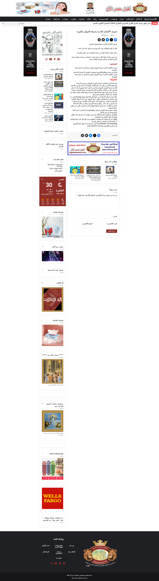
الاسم (115, 216)
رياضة (95, 19)
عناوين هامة (58, 171)
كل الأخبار (139, 19)
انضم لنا (48, 19)
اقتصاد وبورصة (103, 19)
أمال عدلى (112, 35)
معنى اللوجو (46, 545)
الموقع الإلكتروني (87, 223)
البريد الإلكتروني (111, 223)
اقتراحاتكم (46, 552)
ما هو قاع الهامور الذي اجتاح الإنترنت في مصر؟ (47, 96)
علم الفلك (57, 19)
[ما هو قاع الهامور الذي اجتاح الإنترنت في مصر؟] (77, 169)
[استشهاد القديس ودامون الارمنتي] (110, 169)
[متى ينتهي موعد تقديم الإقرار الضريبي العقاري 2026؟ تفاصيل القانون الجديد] (93, 170)
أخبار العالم (130, 19)
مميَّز (73, 578)
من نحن (71, 545)
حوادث (121, 19)
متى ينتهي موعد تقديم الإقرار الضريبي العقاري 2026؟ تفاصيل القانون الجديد (122, 23)
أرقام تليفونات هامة (56, 168)
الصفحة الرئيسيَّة (149, 19)
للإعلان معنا (71, 552)
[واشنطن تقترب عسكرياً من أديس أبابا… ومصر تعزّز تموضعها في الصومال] (58, 105)
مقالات (89, 19)
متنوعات (65, 19)
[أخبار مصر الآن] (126, 8)
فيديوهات (114, 19)
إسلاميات (81, 19)
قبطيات (74, 19)
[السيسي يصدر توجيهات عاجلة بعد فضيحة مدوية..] (58, 118)
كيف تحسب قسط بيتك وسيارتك (54, 165)
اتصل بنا (58, 558)
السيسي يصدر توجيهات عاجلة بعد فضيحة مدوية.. (47, 118)
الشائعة (113, 64)
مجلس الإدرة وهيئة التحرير (59, 546)
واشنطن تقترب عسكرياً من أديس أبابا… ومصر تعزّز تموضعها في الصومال (48, 107)
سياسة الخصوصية (59, 552)
